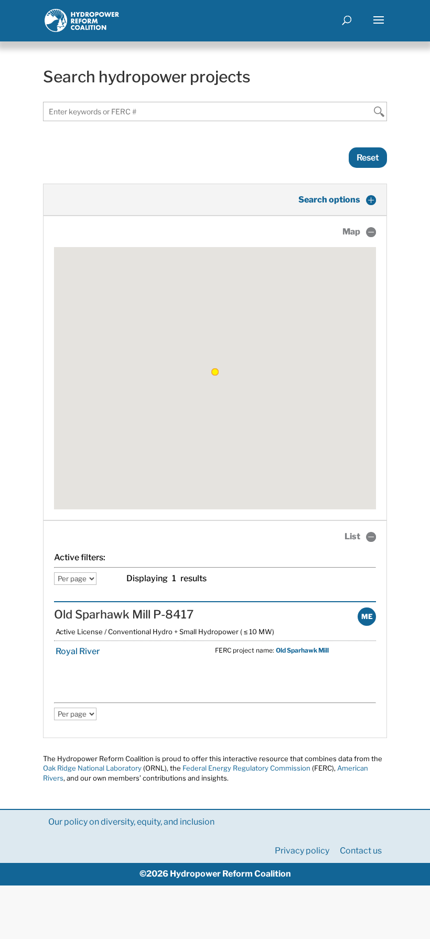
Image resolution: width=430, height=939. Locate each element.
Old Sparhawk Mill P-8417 (124, 614)
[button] (215, 371)
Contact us (361, 851)
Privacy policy (302, 851)
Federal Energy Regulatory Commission (246, 768)
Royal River (77, 651)
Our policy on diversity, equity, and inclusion (131, 822)
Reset (368, 158)
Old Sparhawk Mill (302, 650)
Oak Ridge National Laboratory (92, 768)
